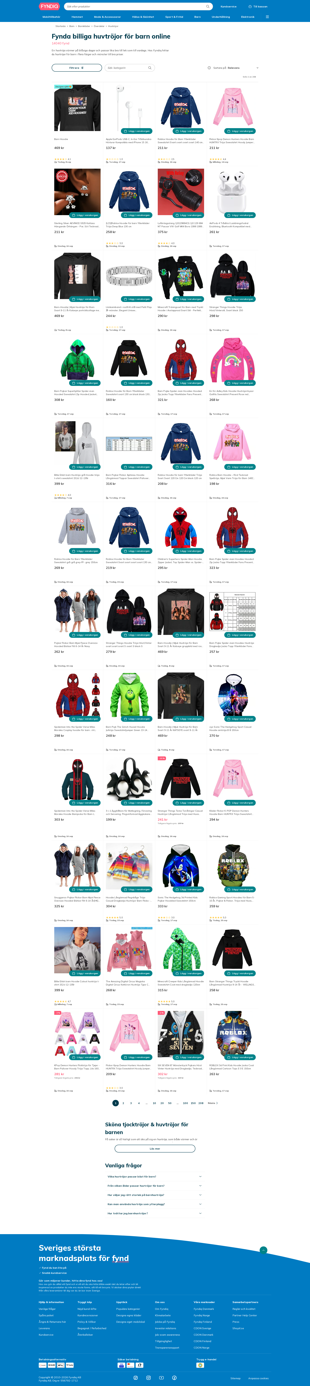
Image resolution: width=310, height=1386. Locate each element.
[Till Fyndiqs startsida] (49, 6)
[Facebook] (174, 1378)
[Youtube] (161, 1378)
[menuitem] (51, 17)
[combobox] (138, 6)
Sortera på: (220, 67)
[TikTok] (135, 1378)
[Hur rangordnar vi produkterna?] (209, 68)
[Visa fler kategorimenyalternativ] (267, 17)
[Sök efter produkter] (208, 6)
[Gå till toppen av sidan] (263, 1250)
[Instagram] (148, 1378)
